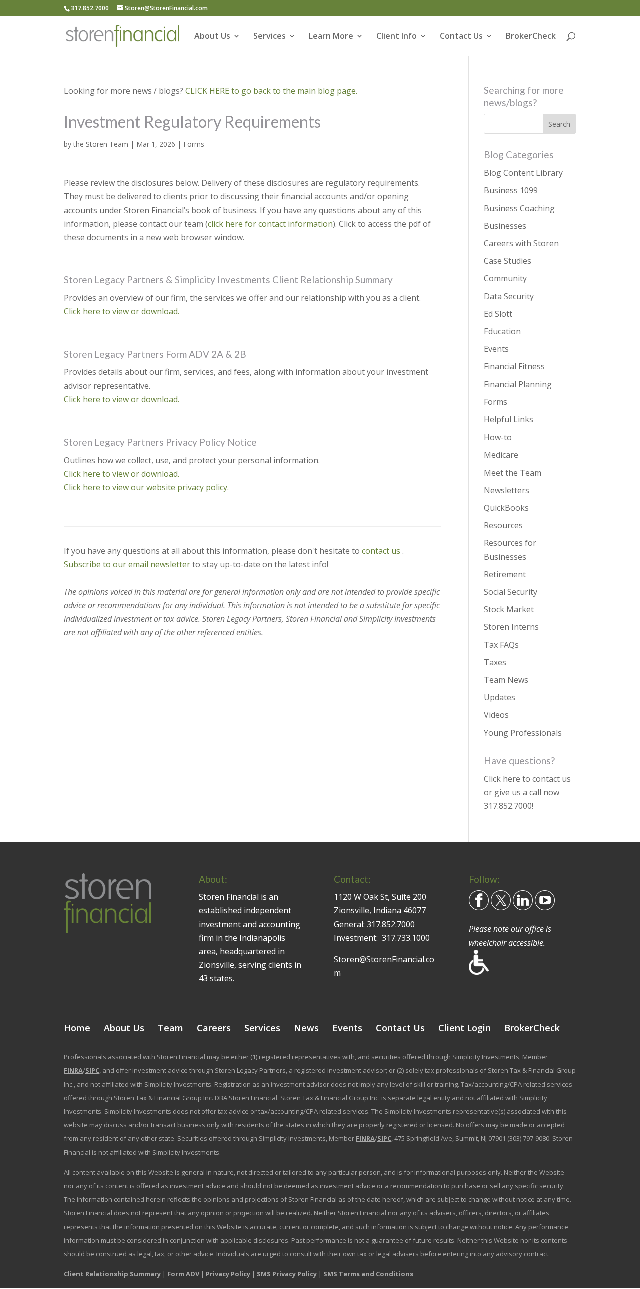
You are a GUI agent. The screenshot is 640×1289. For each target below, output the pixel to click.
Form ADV (184, 1273)
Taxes (495, 662)
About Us (212, 36)
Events (496, 348)
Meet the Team (513, 472)
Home (77, 1028)
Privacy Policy (228, 1273)
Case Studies (508, 260)
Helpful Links (509, 419)
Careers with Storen (521, 243)
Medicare (501, 454)
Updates (500, 697)
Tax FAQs (501, 644)
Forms (194, 144)
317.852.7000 (508, 805)
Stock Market (509, 609)
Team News (506, 679)
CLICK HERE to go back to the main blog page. (272, 90)
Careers (214, 1028)
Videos (496, 714)
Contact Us (461, 36)
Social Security (511, 591)
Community (505, 278)
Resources (503, 525)
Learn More (331, 36)
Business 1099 (511, 190)
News (306, 1028)
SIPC (93, 1070)
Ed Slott (498, 313)
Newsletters (507, 490)
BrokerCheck (531, 36)
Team (171, 1028)
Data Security (509, 296)
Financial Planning (518, 384)
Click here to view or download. (122, 311)
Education (502, 331)
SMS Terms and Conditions (369, 1273)
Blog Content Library (523, 172)
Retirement (505, 574)
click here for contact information (270, 223)
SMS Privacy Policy (287, 1273)
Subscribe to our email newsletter (127, 564)
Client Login (464, 1028)
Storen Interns (511, 626)
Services (270, 36)
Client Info (396, 36)
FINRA (73, 1070)
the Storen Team (101, 144)
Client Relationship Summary (112, 1273)
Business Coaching (519, 208)
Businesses (505, 225)
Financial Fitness (514, 366)
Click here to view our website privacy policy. (146, 487)
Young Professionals (523, 732)
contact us (382, 550)
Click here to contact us (527, 778)
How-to (498, 437)
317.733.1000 (406, 937)
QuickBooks (506, 507)
